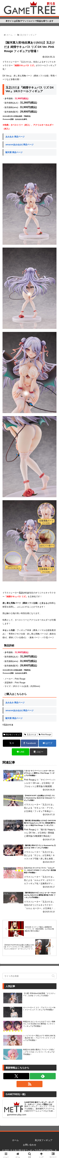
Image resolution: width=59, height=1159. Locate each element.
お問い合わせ (29, 1144)
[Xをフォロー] (16, 1076)
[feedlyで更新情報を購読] (43, 1076)
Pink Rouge (46, 734)
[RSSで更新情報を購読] (29, 1084)
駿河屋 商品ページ (14, 152)
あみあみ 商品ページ (15, 136)
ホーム (15, 1140)
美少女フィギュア (13, 734)
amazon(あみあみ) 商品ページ (20, 144)
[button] (38, 751)
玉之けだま (31, 734)
